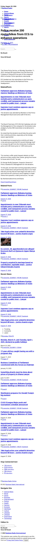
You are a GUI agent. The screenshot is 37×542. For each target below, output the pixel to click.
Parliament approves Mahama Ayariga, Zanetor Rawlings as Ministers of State (16, 92)
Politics (6, 501)
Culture (6, 511)
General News (9, 13)
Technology (8, 518)
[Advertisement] (14, 3)
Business (7, 497)
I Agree (26, 540)
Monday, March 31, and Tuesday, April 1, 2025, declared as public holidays (17, 341)
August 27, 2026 (6, 199)
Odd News (7, 509)
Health (6, 503)
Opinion (6, 505)
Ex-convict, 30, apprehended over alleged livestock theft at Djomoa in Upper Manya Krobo (18, 251)
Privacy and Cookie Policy (15, 540)
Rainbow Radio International (15, 484)
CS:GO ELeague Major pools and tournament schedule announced (14, 403)
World (6, 494)
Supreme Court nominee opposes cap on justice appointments (17, 108)
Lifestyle (7, 513)
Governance (8, 15)
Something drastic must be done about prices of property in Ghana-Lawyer (16, 373)
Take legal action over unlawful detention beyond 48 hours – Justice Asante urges (18, 232)
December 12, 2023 (7, 43)
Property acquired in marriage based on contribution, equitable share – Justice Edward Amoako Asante (17, 264)
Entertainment (9, 499)
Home (6, 11)
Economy (7, 507)
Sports (6, 27)
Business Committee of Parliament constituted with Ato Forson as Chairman (17, 363)
